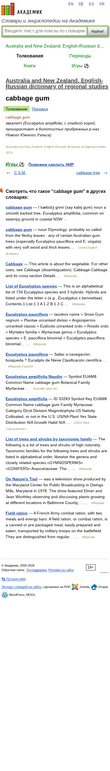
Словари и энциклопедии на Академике (48, 21)
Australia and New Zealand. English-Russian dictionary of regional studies (55, 46)
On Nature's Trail (22, 479)
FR (102, 4)
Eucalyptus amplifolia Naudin (34, 376)
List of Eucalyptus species (31, 286)
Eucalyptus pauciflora (27, 314)
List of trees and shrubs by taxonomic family (49, 439)
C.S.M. (20, 172)
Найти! (97, 31)
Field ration (17, 513)
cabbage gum (19, 207)
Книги (30, 65)
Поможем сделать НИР (51, 164)
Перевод (40, 109)
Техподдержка (36, 570)
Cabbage (14, 264)
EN (70, 4)
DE (81, 4)
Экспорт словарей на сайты (21, 587)
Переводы (80, 56)
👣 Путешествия (13, 579)
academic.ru (21, 9)
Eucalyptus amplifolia (26, 398)
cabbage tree (88, 172)
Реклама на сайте (61, 570)
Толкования (29, 56)
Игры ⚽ (80, 65)
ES (91, 4)
